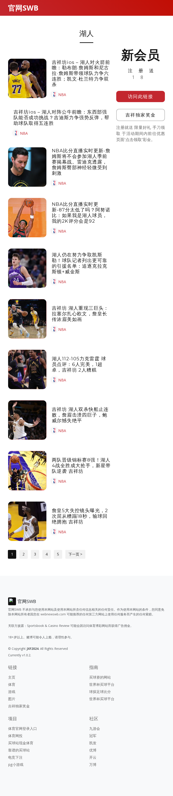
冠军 (92, 735)
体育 (11, 684)
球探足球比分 (100, 691)
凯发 (92, 742)
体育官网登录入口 (22, 728)
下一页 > (75, 554)
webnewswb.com (53, 614)
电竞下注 (15, 757)
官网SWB (23, 8)
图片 (11, 698)
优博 (92, 750)
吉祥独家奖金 (140, 115)
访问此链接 (140, 96)
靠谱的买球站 (19, 750)
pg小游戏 (15, 764)
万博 (92, 764)
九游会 (94, 728)
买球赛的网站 (100, 677)
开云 (92, 757)
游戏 (11, 691)
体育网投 (15, 735)
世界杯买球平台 (101, 684)
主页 (11, 677)
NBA (62, 94)
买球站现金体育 (20, 742)
